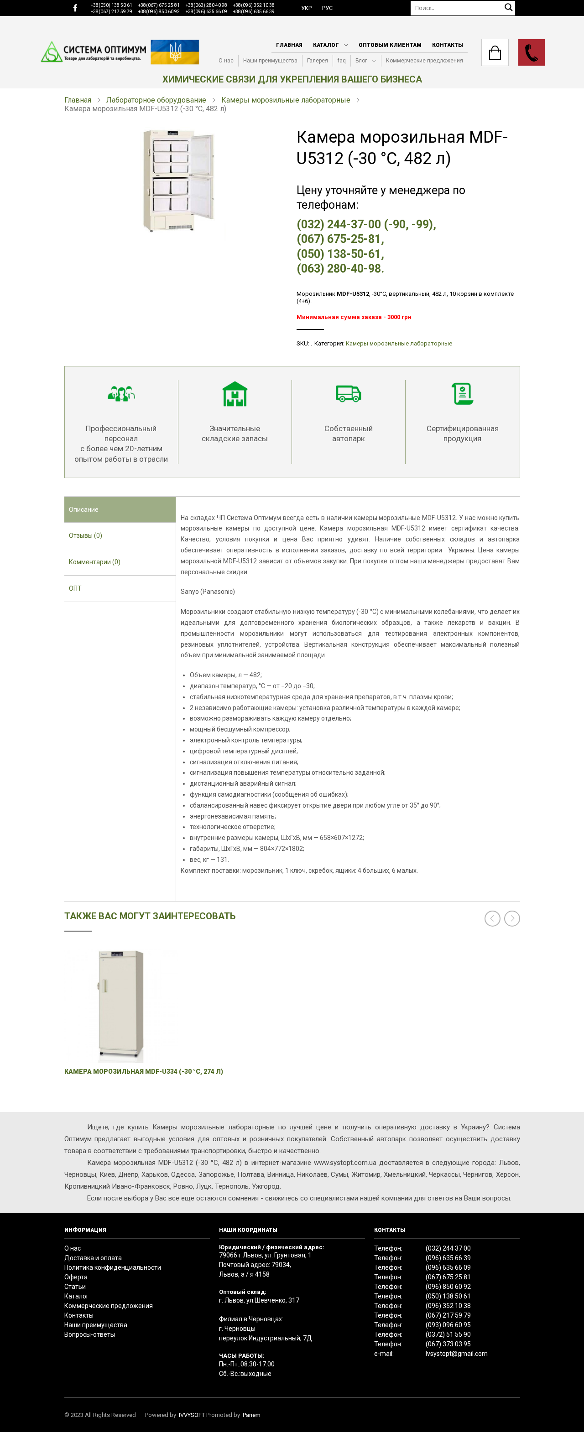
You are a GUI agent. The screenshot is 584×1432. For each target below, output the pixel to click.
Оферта (76, 1277)
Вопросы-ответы (89, 1334)
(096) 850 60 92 (448, 1286)
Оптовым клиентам (390, 45)
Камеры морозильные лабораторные (285, 100)
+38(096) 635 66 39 (254, 11)
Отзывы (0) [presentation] (85, 535)
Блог (361, 60)
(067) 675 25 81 (448, 1277)
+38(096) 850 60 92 (159, 11)
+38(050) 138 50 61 (111, 5)
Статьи (75, 1286)
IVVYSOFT (192, 1414)
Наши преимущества (270, 60)
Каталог (326, 45)
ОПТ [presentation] (75, 588)
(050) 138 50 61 (448, 1296)
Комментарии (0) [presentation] (94, 562)
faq (342, 60)
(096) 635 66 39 (448, 1258)
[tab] (120, 510)
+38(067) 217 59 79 (111, 11)
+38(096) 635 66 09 (206, 11)
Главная (289, 45)
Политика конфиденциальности (112, 1267)
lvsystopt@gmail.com (457, 1353)
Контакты (447, 45)
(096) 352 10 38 (448, 1305)
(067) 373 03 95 (448, 1344)
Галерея (317, 60)
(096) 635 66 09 (448, 1267)
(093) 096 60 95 (448, 1325)
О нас (226, 60)
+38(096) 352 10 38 (254, 5)
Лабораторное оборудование (156, 100)
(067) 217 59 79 (448, 1315)
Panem (252, 1414)
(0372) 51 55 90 (448, 1334)
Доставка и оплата (93, 1258)
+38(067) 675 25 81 (159, 5)
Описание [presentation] (84, 509)
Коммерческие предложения (424, 60)
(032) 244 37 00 (448, 1248)
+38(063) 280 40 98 (206, 5)
